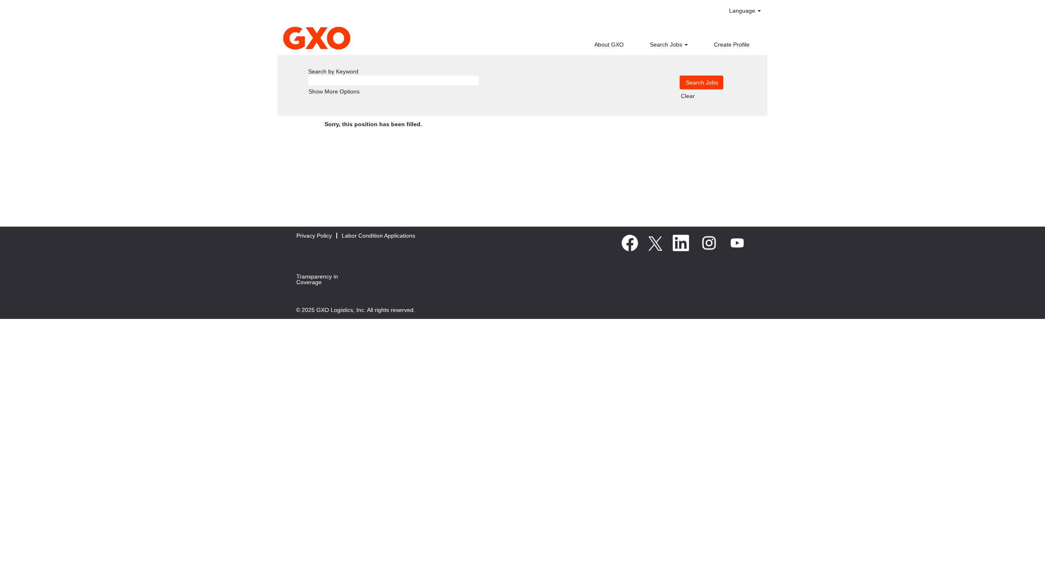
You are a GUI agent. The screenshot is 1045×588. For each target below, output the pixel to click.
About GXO (609, 44)
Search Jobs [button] (667, 44)
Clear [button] (688, 96)
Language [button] (743, 10)
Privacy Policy (314, 235)
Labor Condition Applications (378, 235)
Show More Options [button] (334, 91)
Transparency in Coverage (317, 279)
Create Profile (731, 44)
